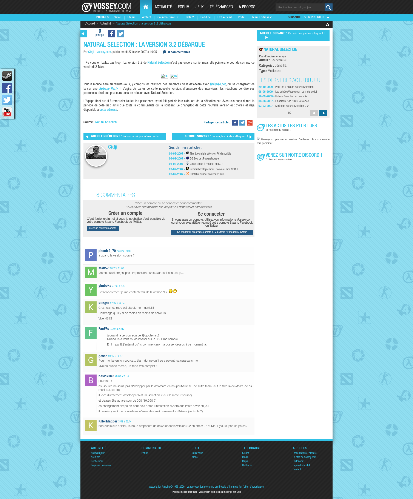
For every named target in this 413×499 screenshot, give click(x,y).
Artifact (146, 17)
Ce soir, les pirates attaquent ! (216, 136)
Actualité (163, 7)
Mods (194, 457)
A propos (247, 7)
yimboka (105, 286)
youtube (7, 112)
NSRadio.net (218, 84)
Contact (297, 469)
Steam (132, 17)
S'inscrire (294, 17)
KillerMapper (108, 422)
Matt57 (104, 268)
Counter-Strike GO (168, 17)
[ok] (329, 7)
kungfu (104, 303)
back (83, 33)
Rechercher (97, 461)
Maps (245, 461)
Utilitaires (247, 465)
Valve (117, 17)
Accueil (90, 23)
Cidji (112, 147)
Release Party (108, 89)
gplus (250, 123)
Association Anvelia (159, 487)
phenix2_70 (107, 251)
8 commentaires (179, 52)
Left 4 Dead (224, 17)
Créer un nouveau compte (102, 228)
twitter (7, 100)
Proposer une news (101, 465)
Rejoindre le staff (301, 465)
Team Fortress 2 (261, 17)
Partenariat (298, 461)
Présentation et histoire (305, 453)
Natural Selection (159, 63)
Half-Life (205, 17)
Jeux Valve (197, 453)
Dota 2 (190, 17)
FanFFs (104, 329)
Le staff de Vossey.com (304, 457)
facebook (7, 88)
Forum (184, 7)
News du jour (98, 453)
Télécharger (221, 7)
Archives (95, 457)
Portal (241, 17)
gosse (103, 356)
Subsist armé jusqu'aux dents (125, 136)
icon (7, 76)
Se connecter (314, 17)
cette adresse (108, 110)
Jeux (200, 7)
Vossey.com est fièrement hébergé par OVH (220, 492)
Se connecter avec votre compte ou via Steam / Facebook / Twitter (212, 232)
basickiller (106, 376)
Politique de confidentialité (185, 492)
